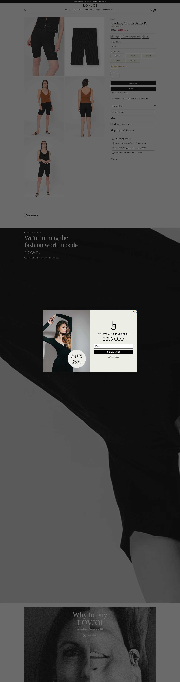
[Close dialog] (135, 311)
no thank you (113, 357)
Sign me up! (113, 351)
